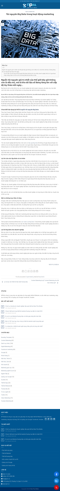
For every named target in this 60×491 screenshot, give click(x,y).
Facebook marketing (7, 349)
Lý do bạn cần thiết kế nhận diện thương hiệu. (16, 282)
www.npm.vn (5, 484)
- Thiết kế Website (6, 453)
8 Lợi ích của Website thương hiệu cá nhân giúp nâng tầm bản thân (23, 316)
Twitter (3, 395)
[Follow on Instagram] (45, 419)
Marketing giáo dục (6, 367)
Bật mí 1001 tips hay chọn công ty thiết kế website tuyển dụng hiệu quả (24, 321)
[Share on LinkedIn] (37, 271)
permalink (42, 276)
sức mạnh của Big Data (27, 221)
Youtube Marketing (6, 401)
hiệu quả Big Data (33, 143)
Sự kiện (3, 379)
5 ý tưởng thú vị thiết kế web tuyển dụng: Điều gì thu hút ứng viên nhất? (24, 326)
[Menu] (2, 6)
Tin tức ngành (4, 392)
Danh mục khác (5, 343)
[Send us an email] (51, 419)
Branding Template (6, 337)
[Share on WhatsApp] (23, 271)
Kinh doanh (4, 364)
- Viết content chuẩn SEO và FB (9, 459)
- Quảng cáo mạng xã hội (8, 465)
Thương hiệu (4, 389)
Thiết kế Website (5, 386)
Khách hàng (4, 355)
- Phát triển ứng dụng (6, 450)
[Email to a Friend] (31, 271)
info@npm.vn (6, 479)
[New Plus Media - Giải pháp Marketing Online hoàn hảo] (30, 5)
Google (3, 352)
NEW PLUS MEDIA (54, 264)
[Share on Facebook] (25, 271)
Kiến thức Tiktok (5, 358)
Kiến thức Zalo (5, 361)
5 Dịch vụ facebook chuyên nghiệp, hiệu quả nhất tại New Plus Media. (24, 306)
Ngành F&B (4, 373)
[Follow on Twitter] (48, 419)
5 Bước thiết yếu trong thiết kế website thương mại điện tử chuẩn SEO (23, 311)
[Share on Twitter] (28, 271)
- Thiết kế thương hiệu (6, 456)
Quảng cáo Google (6, 376)
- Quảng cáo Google (6, 462)
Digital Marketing (30, 11)
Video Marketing (5, 398)
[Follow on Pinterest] (54, 419)
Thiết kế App (4, 383)
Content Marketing (6, 340)
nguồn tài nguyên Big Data (30, 109)
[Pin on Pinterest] (34, 271)
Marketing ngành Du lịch (7, 370)
